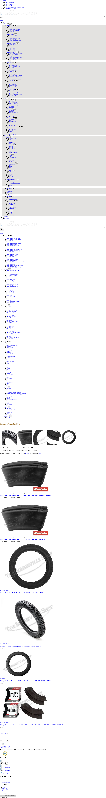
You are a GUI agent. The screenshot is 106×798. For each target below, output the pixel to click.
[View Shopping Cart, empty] (53, 19)
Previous (2, 733)
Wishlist (4, 778)
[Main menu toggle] (2, 230)
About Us (4, 787)
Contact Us (4, 788)
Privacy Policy (5, 789)
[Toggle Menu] (10, 24)
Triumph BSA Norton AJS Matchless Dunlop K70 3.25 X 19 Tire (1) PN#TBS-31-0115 (22, 592)
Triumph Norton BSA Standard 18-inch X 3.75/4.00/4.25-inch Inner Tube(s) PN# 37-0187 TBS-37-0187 (26, 495)
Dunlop (39, 453)
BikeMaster (27, 453)
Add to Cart (2, 493)
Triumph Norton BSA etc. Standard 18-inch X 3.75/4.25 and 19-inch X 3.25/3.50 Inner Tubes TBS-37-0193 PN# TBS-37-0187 (31, 725)
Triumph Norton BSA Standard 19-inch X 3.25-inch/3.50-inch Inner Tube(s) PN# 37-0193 (22, 539)
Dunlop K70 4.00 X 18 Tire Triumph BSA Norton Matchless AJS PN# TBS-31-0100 (21, 646)
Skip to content (3, 0)
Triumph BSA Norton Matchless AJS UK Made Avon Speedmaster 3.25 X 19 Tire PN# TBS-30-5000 (25, 681)
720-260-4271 (7, 770)
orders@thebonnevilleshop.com (6, 773)
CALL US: (2, 767)
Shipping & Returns (6, 782)
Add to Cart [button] (2, 590)
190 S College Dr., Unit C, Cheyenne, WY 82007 (5, 747)
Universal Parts (4, 427)
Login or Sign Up (5, 780)
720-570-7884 (7, 767)
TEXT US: (2, 770)
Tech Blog (4, 790)
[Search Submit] (104, 16)
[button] (8, 23)
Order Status (4, 781)
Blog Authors (5, 791)
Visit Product (39, 493)
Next (6, 733)
